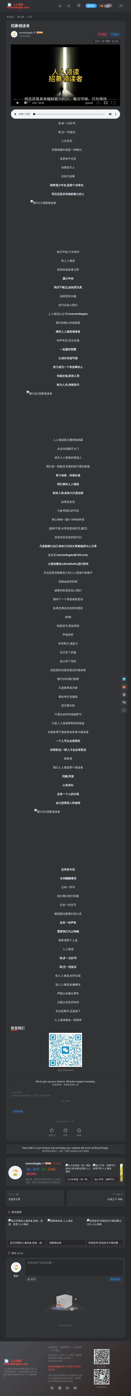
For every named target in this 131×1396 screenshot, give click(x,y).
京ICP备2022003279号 (59, 1359)
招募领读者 (20, 25)
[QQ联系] (124, 694)
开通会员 (108, 5)
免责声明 (65, 1347)
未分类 (20, 16)
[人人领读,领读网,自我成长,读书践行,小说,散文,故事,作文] (15, 1361)
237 (37, 1169)
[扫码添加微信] (124, 702)
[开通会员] (124, 686)
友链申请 (52, 1347)
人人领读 (70, 1355)
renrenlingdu (26, 32)
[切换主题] (124, 710)
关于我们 (55, 1350)
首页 (11, 16)
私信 (116, 34)
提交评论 (115, 1279)
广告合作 (77, 1347)
